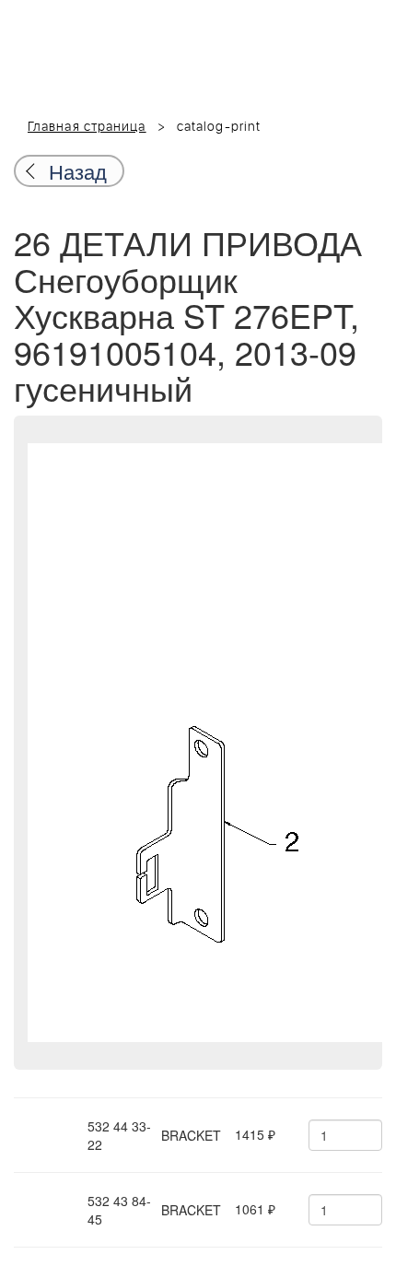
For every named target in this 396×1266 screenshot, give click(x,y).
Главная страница (87, 127)
